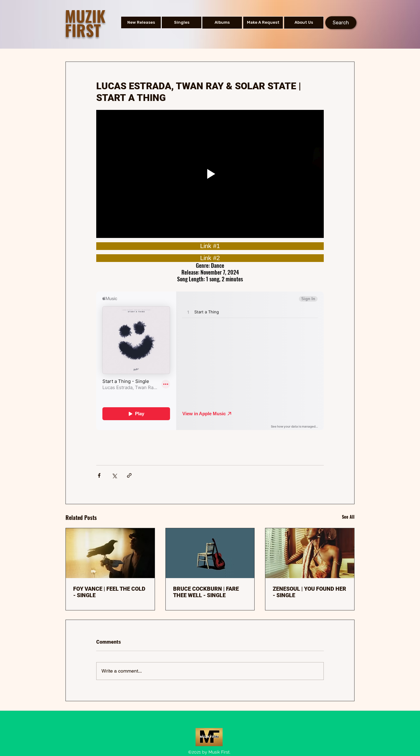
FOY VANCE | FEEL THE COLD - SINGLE (109, 591)
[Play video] (210, 174)
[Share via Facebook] (99, 475)
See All (348, 516)
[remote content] (210, 246)
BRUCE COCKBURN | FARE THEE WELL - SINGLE (206, 591)
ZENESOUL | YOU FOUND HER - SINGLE (309, 591)
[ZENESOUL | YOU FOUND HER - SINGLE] (309, 553)
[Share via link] (129, 475)
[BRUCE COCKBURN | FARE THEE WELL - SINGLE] (210, 553)
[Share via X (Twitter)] (114, 475)
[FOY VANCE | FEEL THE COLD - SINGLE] (110, 553)
